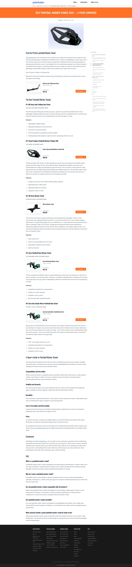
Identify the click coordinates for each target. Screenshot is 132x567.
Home (34, 6)
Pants (75, 534)
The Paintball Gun (31, 57)
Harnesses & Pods (37, 548)
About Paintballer (92, 538)
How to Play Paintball (51, 536)
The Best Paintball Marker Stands (98, 58)
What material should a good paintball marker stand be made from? (99, 110)
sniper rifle (46, 222)
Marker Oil (76, 556)
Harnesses (76, 551)
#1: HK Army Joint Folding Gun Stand (99, 61)
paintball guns (43, 441)
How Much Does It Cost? (52, 540)
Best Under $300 (64, 536)
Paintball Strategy (50, 543)
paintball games (41, 428)
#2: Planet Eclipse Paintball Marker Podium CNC (98, 64)
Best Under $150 (64, 532)
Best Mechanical (64, 540)
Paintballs (35, 550)
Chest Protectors (78, 538)
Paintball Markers (37, 532)
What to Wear (49, 538)
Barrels (34, 534)
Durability (95, 84)
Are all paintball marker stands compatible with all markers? (99, 102)
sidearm (82, 220)
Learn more (77, 561)
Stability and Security (97, 82)
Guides (75, 2)
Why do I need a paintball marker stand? (99, 99)
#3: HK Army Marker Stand (98, 67)
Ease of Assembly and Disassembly (97, 87)
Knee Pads (76, 540)
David (61, 20)
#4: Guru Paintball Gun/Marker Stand (99, 70)
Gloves (75, 536)
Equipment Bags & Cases (38, 544)
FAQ (93, 94)
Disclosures (90, 543)
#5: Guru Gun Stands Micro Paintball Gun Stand (98, 73)
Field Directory (91, 536)
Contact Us (90, 545)
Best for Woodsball (64, 545)
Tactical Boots (77, 543)
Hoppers (76, 545)
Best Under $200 (64, 534)
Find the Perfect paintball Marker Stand (98, 55)
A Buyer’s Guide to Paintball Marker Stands (97, 77)
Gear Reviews (83, 2)
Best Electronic (63, 538)
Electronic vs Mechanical (52, 547)
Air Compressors (78, 549)
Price (94, 90)
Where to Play (94, 2)
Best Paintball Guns (50, 532)
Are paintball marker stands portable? (98, 106)
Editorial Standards (92, 540)
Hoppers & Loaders (37, 546)
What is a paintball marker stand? (99, 96)
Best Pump (62, 543)
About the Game (91, 532)
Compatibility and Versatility (98, 80)
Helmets (76, 553)
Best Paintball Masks (51, 534)
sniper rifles (48, 334)
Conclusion (94, 92)
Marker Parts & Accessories (43, 6)
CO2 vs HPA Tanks (50, 545)
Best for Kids (63, 547)
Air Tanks (76, 547)
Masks (75, 532)
